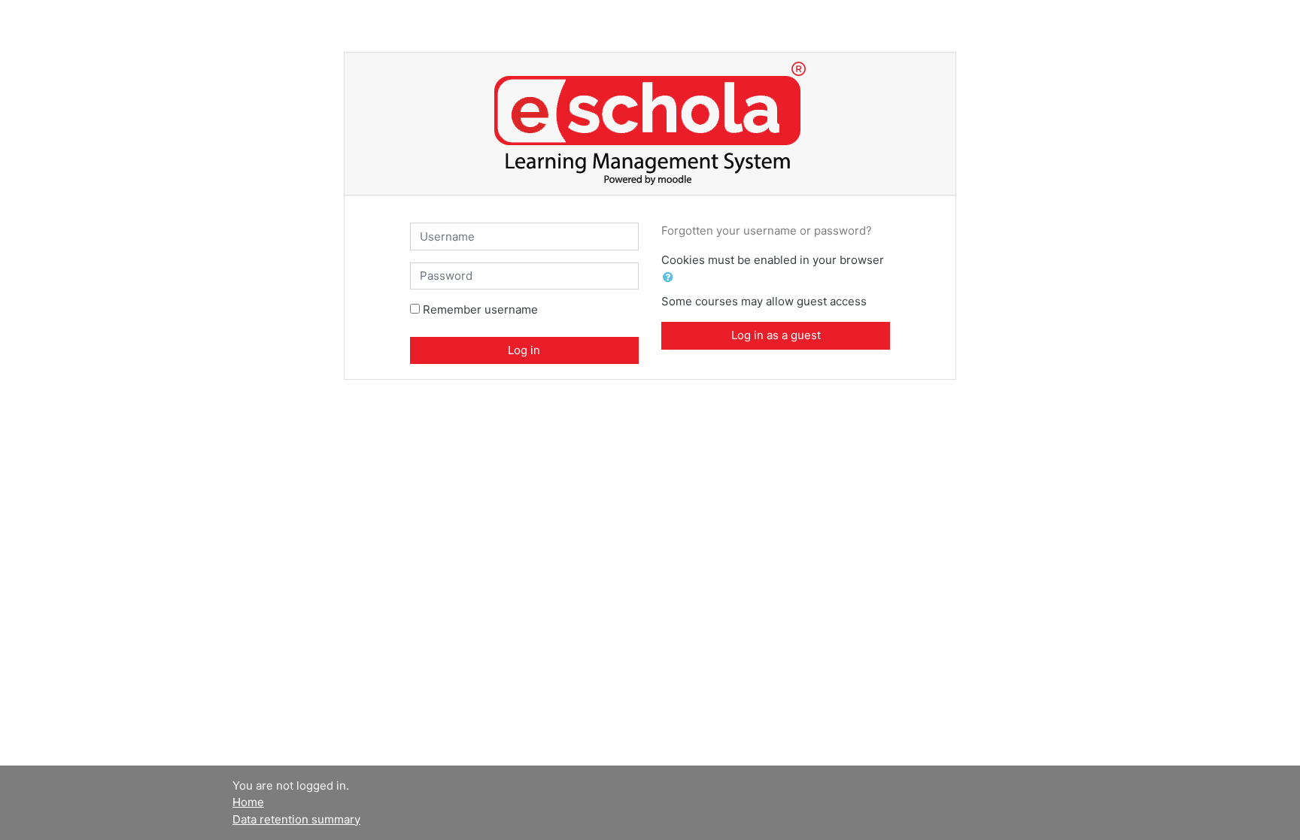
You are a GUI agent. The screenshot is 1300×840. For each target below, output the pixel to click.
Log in (524, 350)
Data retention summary (296, 819)
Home (248, 802)
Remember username (480, 309)
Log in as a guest (776, 335)
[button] (671, 277)
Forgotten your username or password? (766, 230)
